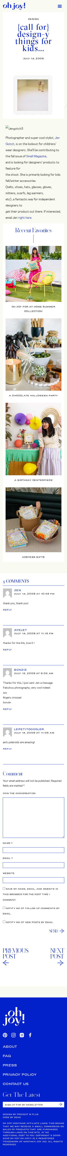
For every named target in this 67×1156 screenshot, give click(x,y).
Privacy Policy (20, 1074)
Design (33, 19)
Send (53, 931)
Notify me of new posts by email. (30, 922)
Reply (7, 610)
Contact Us (16, 1084)
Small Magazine (36, 156)
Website (9, 873)
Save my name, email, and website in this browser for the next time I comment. (30, 894)
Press (10, 1065)
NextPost (57, 953)
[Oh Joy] (14, 6)
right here (24, 217)
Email (8, 858)
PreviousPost (15, 953)
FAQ (7, 1056)
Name (8, 843)
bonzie (20, 669)
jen (17, 590)
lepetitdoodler (29, 729)
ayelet (20, 630)
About (10, 1046)
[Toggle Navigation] (59, 6)
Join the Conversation (19, 793)
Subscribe (60, 1104)
